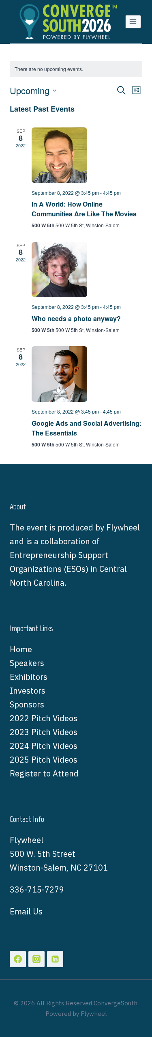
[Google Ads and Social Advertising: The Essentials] (87, 374)
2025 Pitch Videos (43, 759)
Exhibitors (28, 676)
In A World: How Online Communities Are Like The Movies (84, 208)
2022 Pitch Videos (43, 718)
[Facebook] (18, 959)
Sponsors (27, 704)
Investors (27, 690)
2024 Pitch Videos (43, 745)
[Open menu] (133, 21)
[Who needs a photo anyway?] (87, 270)
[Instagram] (36, 959)
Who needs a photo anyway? (76, 318)
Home (21, 649)
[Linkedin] (55, 959)
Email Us (26, 911)
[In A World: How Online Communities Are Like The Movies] (87, 155)
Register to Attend (44, 773)
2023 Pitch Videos (43, 732)
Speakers (27, 663)
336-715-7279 (37, 889)
